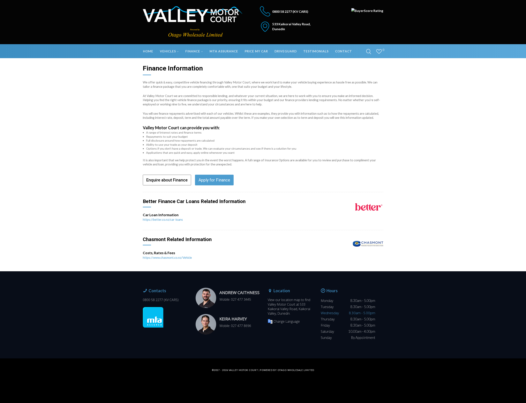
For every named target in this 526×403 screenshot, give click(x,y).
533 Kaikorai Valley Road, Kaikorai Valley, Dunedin (289, 309)
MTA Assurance (224, 51)
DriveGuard (286, 51)
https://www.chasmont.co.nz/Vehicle (167, 257)
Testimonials (316, 51)
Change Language (286, 321)
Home (148, 51)
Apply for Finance (214, 180)
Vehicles (168, 51)
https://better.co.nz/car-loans (163, 219)
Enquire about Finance (167, 180)
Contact (343, 51)
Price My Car (256, 51)
